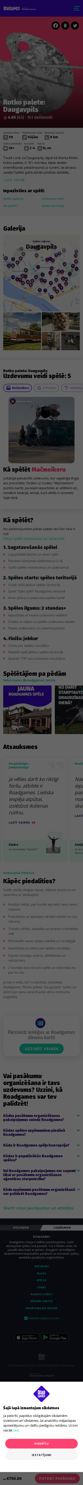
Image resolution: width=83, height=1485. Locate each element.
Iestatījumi (41, 1455)
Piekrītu (41, 1443)
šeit (16, 1430)
